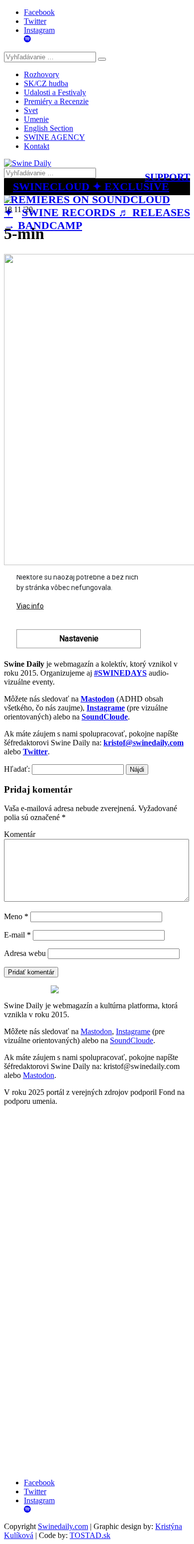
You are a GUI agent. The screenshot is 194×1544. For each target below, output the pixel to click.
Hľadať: (17, 769)
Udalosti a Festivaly (55, 92)
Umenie (36, 119)
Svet (31, 110)
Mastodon (96, 1031)
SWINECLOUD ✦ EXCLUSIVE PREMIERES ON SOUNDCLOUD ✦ (87, 199)
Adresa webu (25, 953)
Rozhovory (41, 74)
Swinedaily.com (63, 1526)
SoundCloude (131, 1040)
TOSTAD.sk (90, 1535)
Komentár (19, 834)
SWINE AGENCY (54, 137)
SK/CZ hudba (46, 83)
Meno (16, 916)
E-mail (17, 935)
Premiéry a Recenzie (56, 101)
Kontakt (36, 146)
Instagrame (133, 1031)
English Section (48, 128)
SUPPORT (167, 176)
